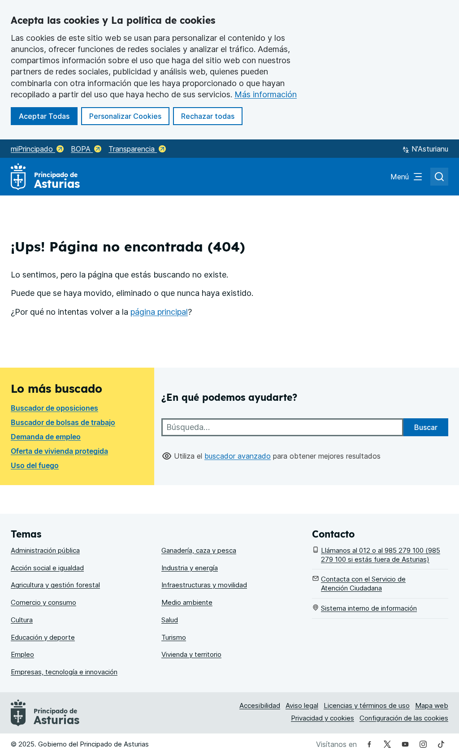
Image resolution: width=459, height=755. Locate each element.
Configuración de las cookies (403, 718)
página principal (159, 312)
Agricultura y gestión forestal (55, 585)
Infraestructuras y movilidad (204, 585)
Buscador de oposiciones (54, 408)
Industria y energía (189, 568)
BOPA (82, 148)
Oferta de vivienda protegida (59, 451)
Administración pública (45, 550)
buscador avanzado (237, 455)
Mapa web (431, 705)
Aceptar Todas (48, 116)
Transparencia (132, 148)
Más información (265, 94)
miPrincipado (33, 148)
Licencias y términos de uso (367, 705)
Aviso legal (302, 705)
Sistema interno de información (369, 608)
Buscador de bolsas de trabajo (63, 422)
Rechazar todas (211, 116)
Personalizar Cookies (125, 116)
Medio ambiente (186, 602)
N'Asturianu (429, 148)
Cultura (22, 620)
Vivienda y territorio (191, 654)
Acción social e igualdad (47, 568)
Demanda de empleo (46, 436)
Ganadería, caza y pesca (198, 550)
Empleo (22, 654)
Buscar (425, 427)
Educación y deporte (43, 637)
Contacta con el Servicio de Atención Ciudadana (363, 583)
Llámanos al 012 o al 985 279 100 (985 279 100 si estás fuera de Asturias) (380, 555)
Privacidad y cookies (322, 718)
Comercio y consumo (43, 602)
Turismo (173, 637)
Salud (169, 620)
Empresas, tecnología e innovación (64, 672)
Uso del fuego (35, 465)
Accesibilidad (259, 705)
